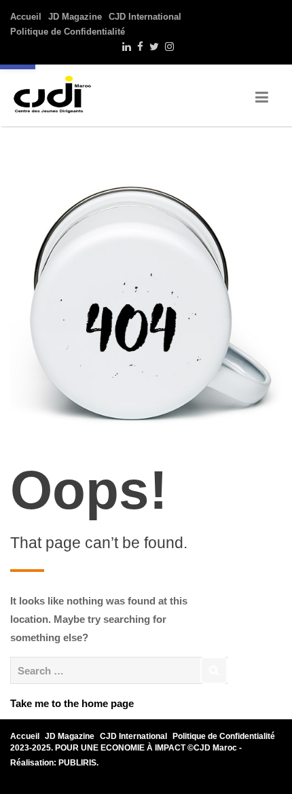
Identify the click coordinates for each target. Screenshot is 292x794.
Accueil (25, 17)
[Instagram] (168, 46)
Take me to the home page (72, 703)
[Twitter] (152, 46)
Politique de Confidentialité (67, 31)
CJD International (145, 17)
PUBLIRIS (77, 763)
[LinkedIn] (125, 46)
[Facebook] (138, 46)
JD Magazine (75, 17)
